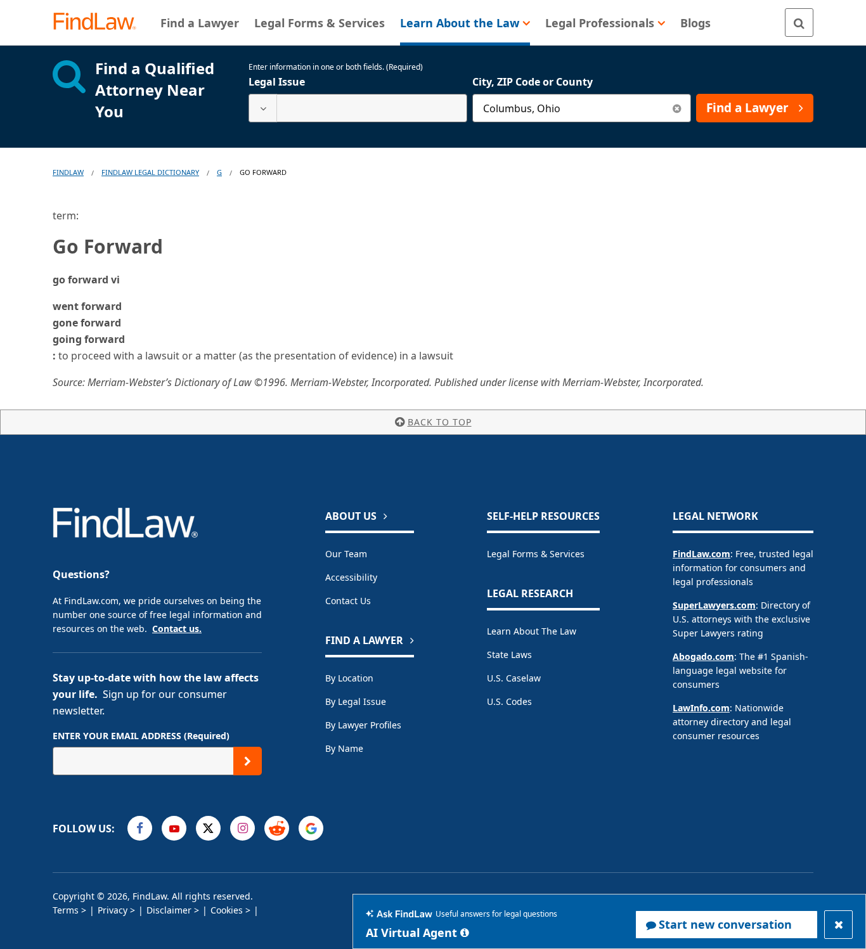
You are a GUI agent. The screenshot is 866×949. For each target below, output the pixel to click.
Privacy (112, 910)
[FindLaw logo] (99, 22)
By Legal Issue (355, 701)
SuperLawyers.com (714, 605)
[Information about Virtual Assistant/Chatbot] (464, 932)
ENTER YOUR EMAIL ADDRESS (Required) (141, 736)
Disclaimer (168, 910)
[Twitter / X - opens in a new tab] (208, 828)
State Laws (509, 655)
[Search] (799, 22)
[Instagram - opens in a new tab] (242, 828)
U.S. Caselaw (514, 678)
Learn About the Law (531, 631)
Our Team (346, 554)
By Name (344, 748)
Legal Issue (277, 82)
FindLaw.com (701, 554)
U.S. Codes (509, 701)
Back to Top (440, 422)
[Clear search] (676, 108)
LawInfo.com (701, 708)
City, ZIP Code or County (532, 82)
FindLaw (68, 172)
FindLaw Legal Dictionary (150, 172)
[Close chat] (838, 924)
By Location (349, 678)
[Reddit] (276, 828)
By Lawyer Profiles (363, 725)
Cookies (226, 910)
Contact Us (348, 601)
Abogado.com (703, 656)
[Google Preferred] (311, 828)
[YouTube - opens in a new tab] (174, 828)
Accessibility (351, 577)
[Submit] (247, 761)
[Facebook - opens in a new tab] (139, 828)
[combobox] (358, 108)
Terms (66, 910)
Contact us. (177, 629)
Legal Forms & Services (536, 554)
